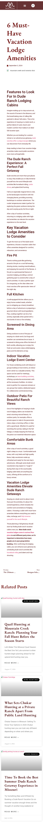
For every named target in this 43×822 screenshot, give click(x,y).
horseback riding (13, 552)
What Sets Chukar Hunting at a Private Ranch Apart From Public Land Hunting (20, 709)
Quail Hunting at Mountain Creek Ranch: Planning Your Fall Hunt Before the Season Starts (21, 632)
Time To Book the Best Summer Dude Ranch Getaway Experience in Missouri (21, 783)
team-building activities (25, 376)
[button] (25, 5)
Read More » (12, 663)
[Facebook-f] (33, 5)
